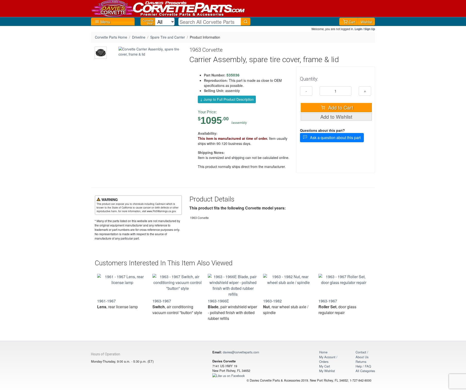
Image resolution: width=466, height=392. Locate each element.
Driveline (138, 37)
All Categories (365, 370)
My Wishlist (327, 370)
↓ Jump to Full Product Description (227, 99)
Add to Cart (340, 107)
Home (323, 352)
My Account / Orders (328, 359)
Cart (352, 21)
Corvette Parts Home (111, 37)
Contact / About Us (362, 354)
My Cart (324, 366)
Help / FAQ (363, 366)
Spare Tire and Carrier (167, 37)
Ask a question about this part (334, 137)
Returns (361, 361)
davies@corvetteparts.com (241, 352)
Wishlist (366, 21)
